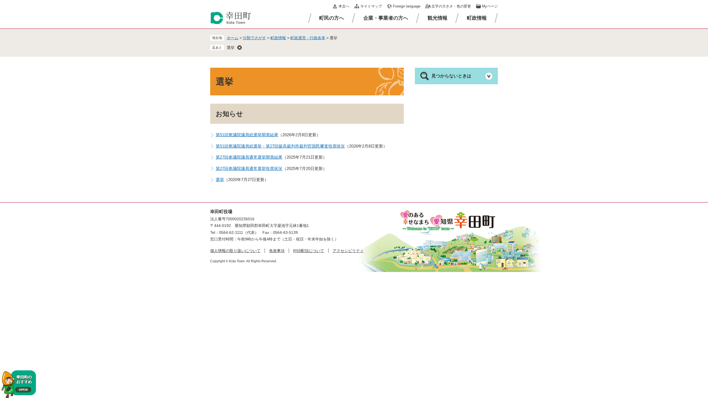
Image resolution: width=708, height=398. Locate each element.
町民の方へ (331, 18)
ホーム (232, 38)
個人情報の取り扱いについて (235, 250)
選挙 (231, 47)
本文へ (344, 6)
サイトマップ (371, 6)
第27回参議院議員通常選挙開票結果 (249, 157)
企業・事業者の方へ (385, 18)
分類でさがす (254, 38)
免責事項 (277, 250)
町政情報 (477, 18)
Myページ (490, 6)
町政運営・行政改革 (307, 38)
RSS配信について (308, 250)
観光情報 (437, 18)
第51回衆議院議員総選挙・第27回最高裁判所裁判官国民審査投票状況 (280, 146)
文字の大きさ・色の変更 (451, 6)
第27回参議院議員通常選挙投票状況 (249, 168)
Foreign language (406, 6)
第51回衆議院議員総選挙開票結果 (247, 134)
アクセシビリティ (348, 250)
